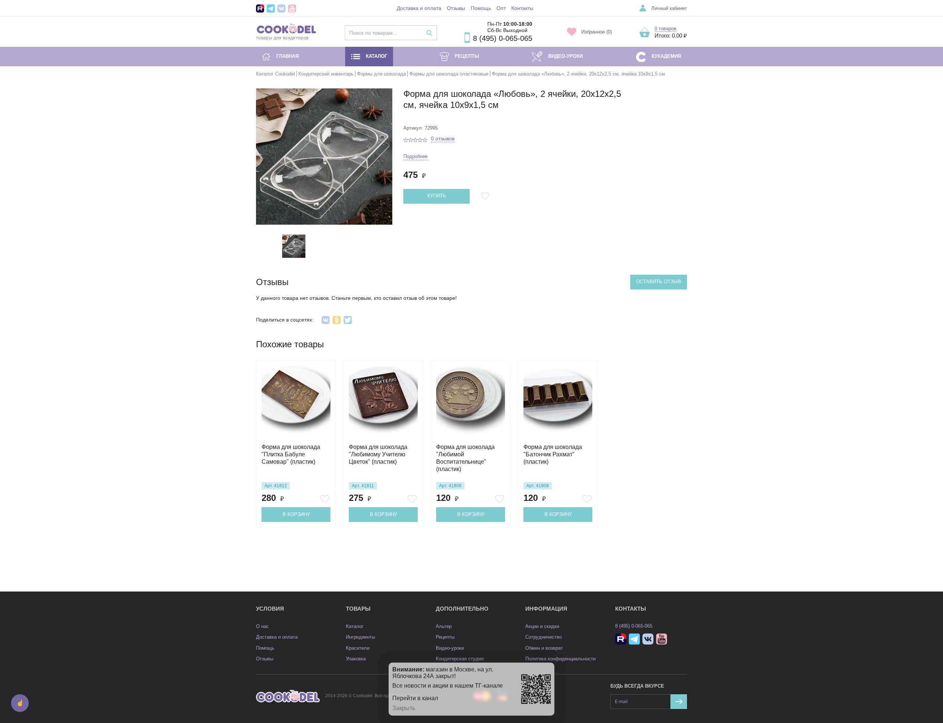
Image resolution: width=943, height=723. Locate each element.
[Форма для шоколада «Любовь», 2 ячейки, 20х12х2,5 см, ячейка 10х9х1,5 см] (293, 246)
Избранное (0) (596, 32)
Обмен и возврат (544, 648)
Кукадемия (666, 56)
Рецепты (467, 56)
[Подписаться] (678, 701)
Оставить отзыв (658, 281)
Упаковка (356, 658)
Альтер (444, 626)
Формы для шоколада (381, 74)
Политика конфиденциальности (560, 658)
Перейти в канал (415, 698)
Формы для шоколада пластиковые (448, 74)
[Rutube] (260, 8)
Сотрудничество (543, 637)
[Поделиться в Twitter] (348, 320)
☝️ (20, 703)
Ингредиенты (360, 637)
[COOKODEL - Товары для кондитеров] (288, 696)
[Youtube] (292, 8)
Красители (357, 648)
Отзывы (456, 8)
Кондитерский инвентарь (326, 74)
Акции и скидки (542, 626)
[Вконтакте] (281, 8)
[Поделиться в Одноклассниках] (336, 320)
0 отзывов (443, 138)
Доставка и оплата (419, 8)
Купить (436, 196)
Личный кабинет (669, 8)
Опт (501, 8)
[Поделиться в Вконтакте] (325, 320)
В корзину (296, 514)
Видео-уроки (565, 56)
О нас (262, 626)
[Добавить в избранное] (486, 196)
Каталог (376, 56)
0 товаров (665, 28)
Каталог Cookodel (275, 74)
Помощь (481, 8)
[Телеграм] (271, 8)
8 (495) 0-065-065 (502, 38)
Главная (287, 56)
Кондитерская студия (460, 658)
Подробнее (415, 156)
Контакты (522, 8)
